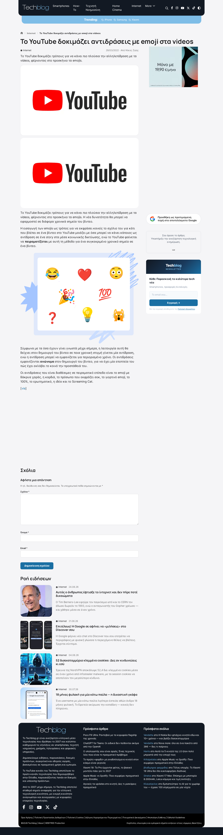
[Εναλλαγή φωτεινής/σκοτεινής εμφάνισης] (199, 8)
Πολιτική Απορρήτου (186, 309)
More (148, 5)
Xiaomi (135, 19)
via (23, 388)
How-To (76, 7)
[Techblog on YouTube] (182, 7)
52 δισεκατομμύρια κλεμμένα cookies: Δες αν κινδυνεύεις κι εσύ (96, 662)
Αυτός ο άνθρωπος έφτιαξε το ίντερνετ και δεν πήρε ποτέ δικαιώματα (96, 594)
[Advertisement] (79, 428)
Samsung (122, 19)
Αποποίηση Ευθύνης (156, 817)
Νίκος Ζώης (132, 50)
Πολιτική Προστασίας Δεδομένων (50, 817)
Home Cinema (117, 7)
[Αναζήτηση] (166, 8)
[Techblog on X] (188, 7)
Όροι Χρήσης (27, 817)
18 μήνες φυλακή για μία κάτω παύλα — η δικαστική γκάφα (96, 694)
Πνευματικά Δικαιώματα (134, 817)
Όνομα (24, 532)
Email (23, 548)
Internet (136, 5)
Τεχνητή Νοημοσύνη (93, 7)
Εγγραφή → (173, 302)
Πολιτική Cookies (75, 817)
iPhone (108, 19)
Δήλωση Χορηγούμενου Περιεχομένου (103, 817)
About (41, 823)
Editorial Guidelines (176, 817)
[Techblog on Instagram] (176, 7)
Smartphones (61, 5)
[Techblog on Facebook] (172, 7)
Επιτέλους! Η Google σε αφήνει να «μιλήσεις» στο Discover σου (91, 628)
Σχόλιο (24, 491)
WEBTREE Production (55, 823)
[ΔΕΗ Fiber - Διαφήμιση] (173, 67)
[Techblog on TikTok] (193, 7)
